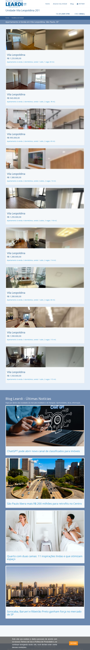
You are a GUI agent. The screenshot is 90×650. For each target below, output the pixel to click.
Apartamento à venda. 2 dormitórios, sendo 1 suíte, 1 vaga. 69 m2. (31, 62)
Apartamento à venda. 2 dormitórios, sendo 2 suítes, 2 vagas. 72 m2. (31, 181)
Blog (72, 4)
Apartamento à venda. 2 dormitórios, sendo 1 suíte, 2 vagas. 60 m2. (31, 300)
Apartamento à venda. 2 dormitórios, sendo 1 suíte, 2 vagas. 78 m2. (31, 102)
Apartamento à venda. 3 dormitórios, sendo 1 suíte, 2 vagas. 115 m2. (31, 340)
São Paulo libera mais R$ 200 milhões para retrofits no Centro (44, 503)
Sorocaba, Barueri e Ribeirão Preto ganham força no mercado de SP (44, 613)
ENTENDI (73, 643)
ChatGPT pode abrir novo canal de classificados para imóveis (43, 451)
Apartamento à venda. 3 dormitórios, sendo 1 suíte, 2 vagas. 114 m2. (31, 260)
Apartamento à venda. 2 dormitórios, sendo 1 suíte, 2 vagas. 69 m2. (31, 141)
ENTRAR (81, 4)
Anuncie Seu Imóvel (60, 4)
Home (47, 4)
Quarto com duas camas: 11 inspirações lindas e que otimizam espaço (44, 557)
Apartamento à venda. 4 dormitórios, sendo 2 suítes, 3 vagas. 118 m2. (32, 221)
